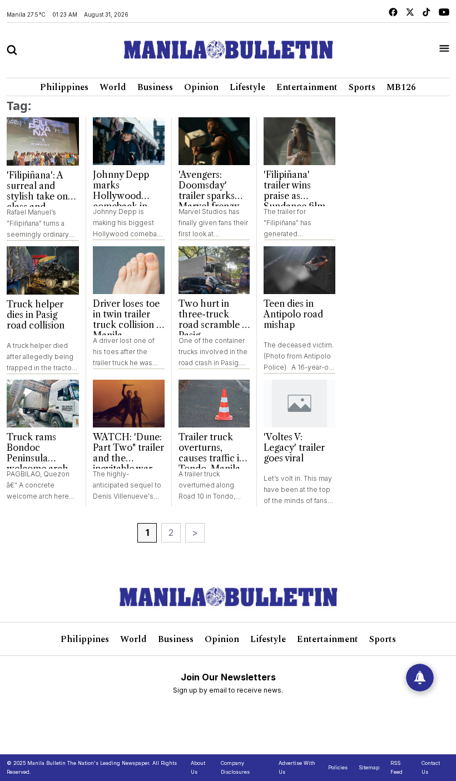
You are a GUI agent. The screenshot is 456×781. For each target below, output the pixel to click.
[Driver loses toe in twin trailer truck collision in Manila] (129, 270)
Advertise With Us (297, 767)
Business (155, 87)
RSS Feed (396, 767)
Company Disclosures (235, 767)
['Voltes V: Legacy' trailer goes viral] (299, 403)
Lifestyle (247, 87)
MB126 (401, 87)
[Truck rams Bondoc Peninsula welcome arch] (43, 404)
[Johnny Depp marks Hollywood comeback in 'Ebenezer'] (129, 141)
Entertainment (307, 87)
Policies (338, 767)
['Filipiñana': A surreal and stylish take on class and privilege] (43, 141)
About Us (198, 767)
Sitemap (369, 767)
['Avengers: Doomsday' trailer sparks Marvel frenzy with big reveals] (214, 141)
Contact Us (431, 767)
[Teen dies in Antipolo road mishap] (299, 270)
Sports (362, 87)
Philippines (64, 87)
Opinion (201, 87)
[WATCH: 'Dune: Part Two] (129, 403)
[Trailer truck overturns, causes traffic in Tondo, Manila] (214, 403)
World (113, 87)
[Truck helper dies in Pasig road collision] (43, 270)
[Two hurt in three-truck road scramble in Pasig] (214, 270)
